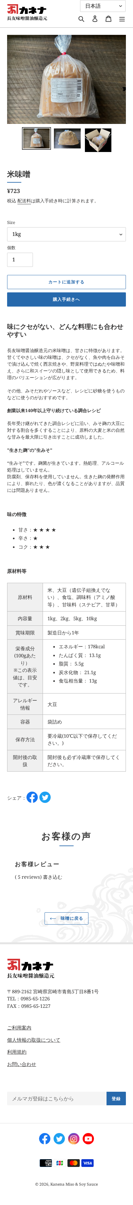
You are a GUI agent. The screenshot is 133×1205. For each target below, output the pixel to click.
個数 (11, 247)
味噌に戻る (71, 918)
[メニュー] (122, 18)
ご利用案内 (19, 1027)
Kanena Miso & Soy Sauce (74, 1184)
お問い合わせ (21, 1064)
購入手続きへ (66, 299)
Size (11, 222)
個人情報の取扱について (33, 1040)
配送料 (24, 200)
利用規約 (16, 1051)
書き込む (52, 877)
